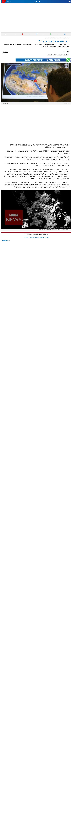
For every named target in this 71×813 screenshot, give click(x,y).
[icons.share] (3, 1)
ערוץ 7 (66, 38)
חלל (54, 54)
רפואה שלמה (61, 38)
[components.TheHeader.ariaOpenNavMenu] (60, 1)
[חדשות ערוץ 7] (35, 1)
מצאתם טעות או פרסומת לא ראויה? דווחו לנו (35, 237)
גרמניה (59, 54)
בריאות (65, 54)
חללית (48, 54)
